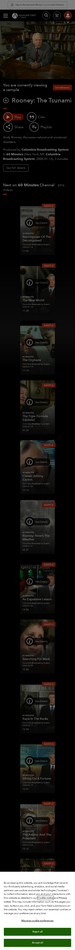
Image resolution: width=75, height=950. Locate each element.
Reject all (37, 931)
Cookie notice (45, 898)
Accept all (37, 942)
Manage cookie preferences (37, 920)
